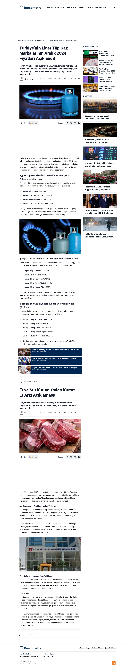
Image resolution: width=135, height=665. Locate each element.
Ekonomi (50, 7)
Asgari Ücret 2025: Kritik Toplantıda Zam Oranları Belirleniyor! (54, 368)
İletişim (81, 648)
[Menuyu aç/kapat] (114, 7)
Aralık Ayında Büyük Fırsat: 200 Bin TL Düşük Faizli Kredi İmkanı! (55, 350)
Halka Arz (82, 7)
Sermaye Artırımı (100, 7)
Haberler (30, 40)
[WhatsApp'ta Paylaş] (79, 123)
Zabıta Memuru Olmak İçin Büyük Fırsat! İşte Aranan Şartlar (54, 359)
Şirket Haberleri (71, 7)
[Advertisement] (67, 24)
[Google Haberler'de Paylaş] (33, 123)
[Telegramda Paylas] (75, 123)
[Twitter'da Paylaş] (71, 123)
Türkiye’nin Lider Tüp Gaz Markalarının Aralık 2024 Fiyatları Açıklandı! (55, 40)
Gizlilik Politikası (97, 648)
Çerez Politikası (110, 648)
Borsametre (22, 40)
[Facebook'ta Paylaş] (67, 123)
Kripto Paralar (59, 7)
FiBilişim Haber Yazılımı (26, 664)
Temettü (90, 7)
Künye (88, 648)
